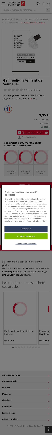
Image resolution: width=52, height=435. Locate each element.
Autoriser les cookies (26, 236)
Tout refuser (26, 229)
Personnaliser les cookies (25, 243)
